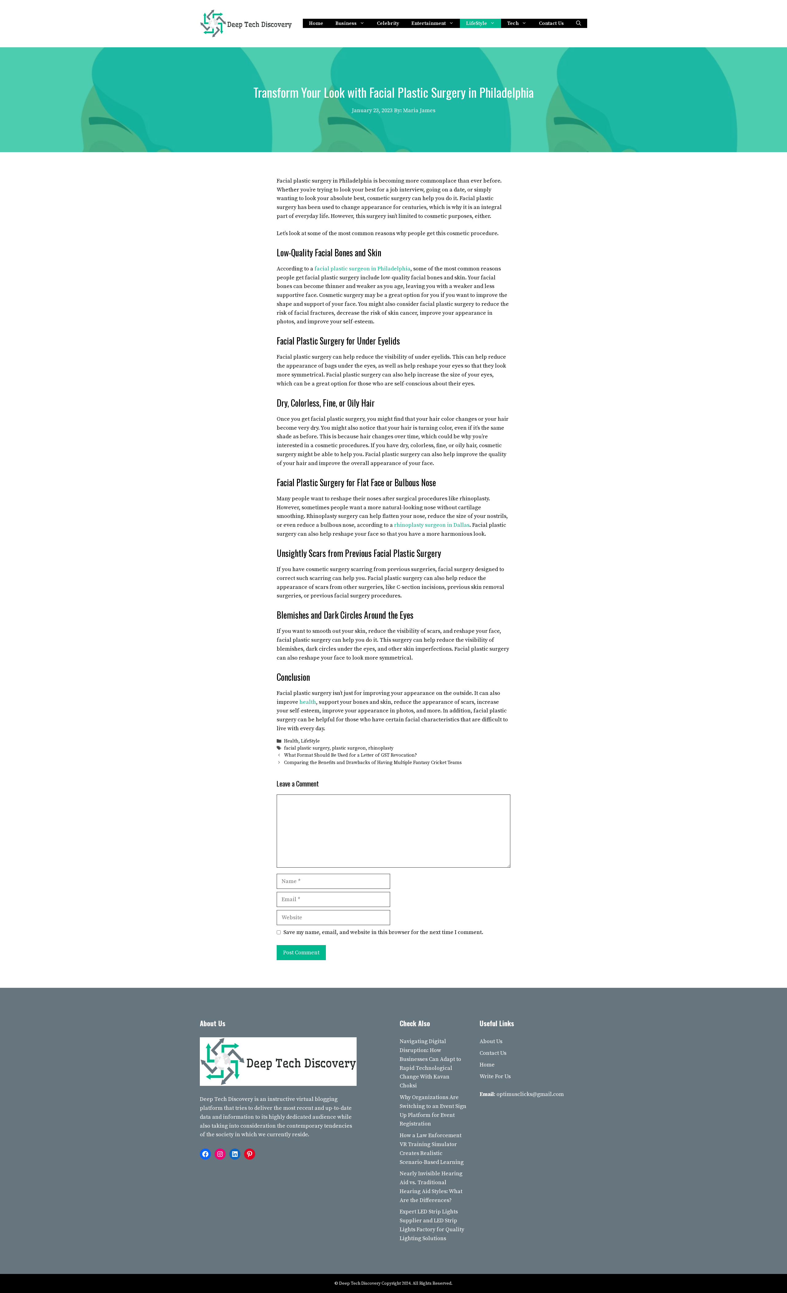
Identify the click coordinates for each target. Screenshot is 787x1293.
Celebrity (388, 23)
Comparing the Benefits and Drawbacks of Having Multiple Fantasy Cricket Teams (373, 763)
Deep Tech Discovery (226, 1099)
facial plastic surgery (307, 748)
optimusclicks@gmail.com (530, 1094)
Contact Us (551, 23)
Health (291, 741)
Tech (513, 23)
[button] (578, 23)
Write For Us (495, 1076)
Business (346, 23)
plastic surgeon (349, 748)
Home (316, 23)
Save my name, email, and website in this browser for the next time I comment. (383, 932)
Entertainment (428, 23)
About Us (491, 1041)
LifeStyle (476, 23)
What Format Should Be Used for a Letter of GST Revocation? (350, 756)
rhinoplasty (381, 748)
